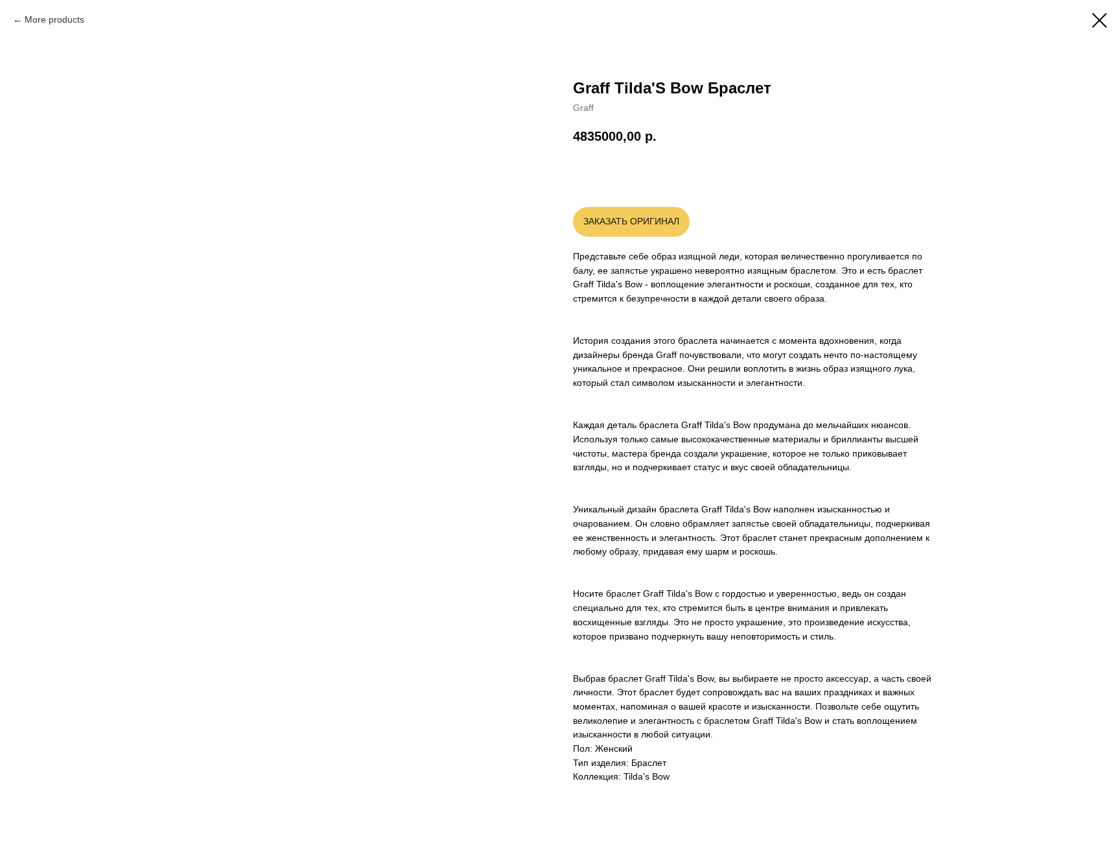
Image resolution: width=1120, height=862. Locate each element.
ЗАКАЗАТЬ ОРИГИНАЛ (631, 221)
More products (54, 19)
